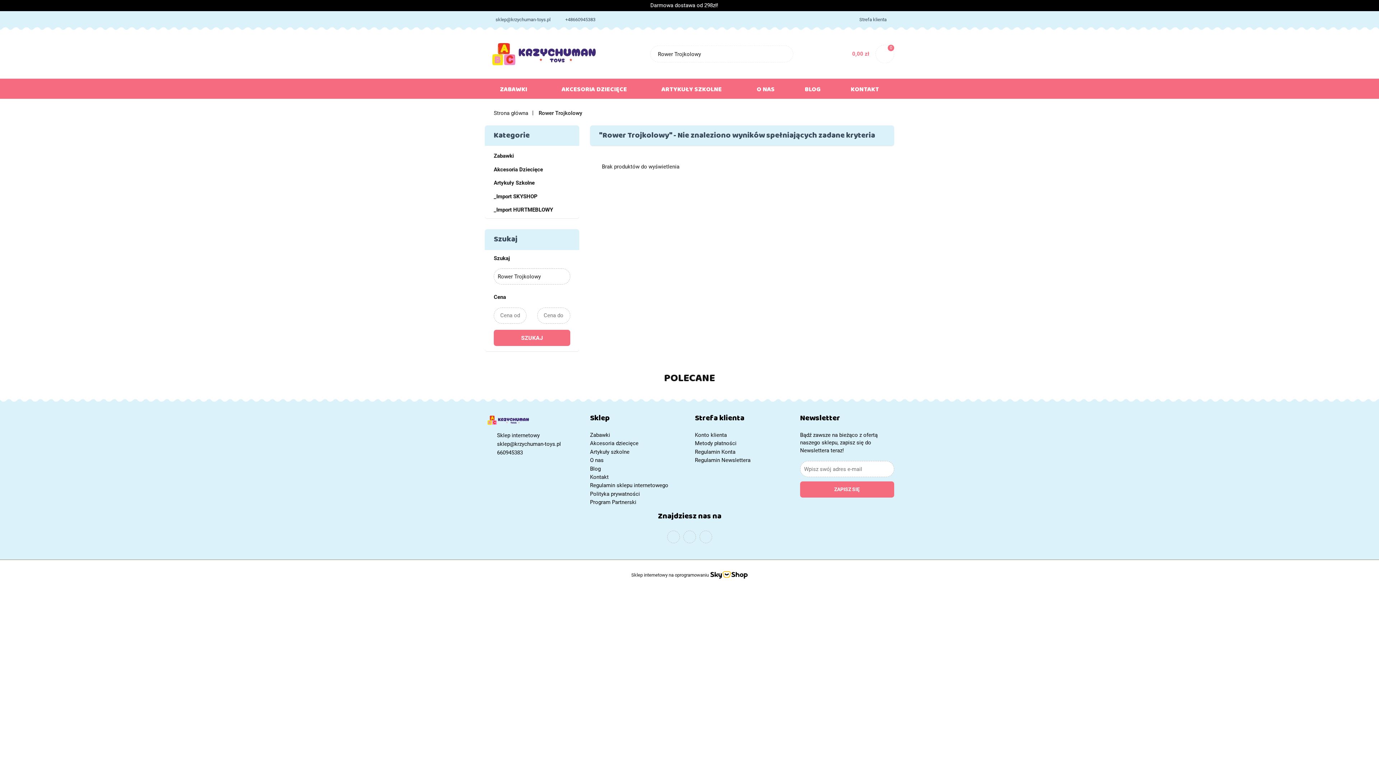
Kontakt (865, 91)
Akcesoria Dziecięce (518, 169)
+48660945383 (580, 19)
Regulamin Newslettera (723, 460)
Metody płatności (716, 443)
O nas (766, 91)
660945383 (510, 452)
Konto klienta (711, 435)
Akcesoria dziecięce (595, 91)
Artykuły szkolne (692, 91)
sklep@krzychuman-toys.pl (523, 19)
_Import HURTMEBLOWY (523, 210)
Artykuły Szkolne (514, 183)
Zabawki (514, 91)
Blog (813, 91)
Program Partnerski (613, 502)
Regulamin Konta (715, 452)
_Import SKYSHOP (516, 196)
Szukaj (532, 337)
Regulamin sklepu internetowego (629, 485)
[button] (637, 420)
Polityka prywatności (615, 494)
